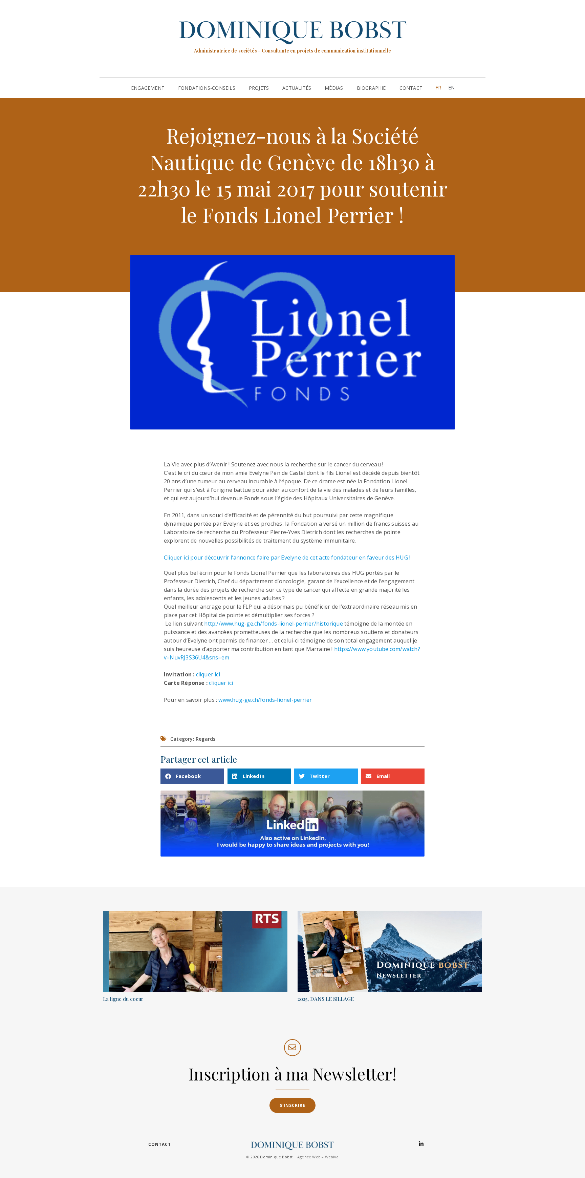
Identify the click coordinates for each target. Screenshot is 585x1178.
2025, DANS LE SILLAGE (326, 998)
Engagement (148, 88)
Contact (410, 88)
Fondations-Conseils (206, 88)
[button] (192, 776)
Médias (334, 88)
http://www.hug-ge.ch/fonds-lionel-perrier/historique (273, 623)
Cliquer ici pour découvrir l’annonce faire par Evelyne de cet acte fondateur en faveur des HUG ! (287, 557)
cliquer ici (208, 674)
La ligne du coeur (123, 998)
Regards (205, 739)
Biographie (371, 88)
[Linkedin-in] (421, 1144)
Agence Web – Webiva (318, 1156)
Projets (259, 88)
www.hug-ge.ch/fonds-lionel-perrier (265, 699)
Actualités (296, 88)
